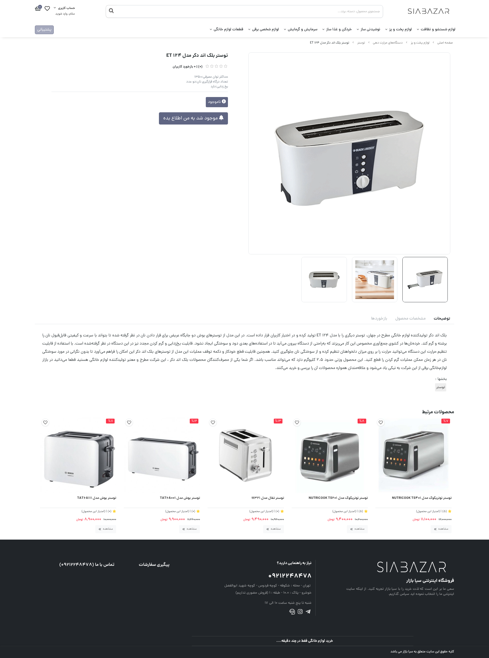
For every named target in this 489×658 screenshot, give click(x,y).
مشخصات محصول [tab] (410, 319)
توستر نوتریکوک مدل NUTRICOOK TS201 (338, 498)
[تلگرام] (308, 613)
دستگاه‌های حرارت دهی (388, 42)
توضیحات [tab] (442, 319)
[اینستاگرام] (300, 613)
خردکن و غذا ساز (339, 30)
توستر (361, 42)
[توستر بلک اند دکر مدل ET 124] (400, 567)
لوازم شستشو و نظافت (438, 30)
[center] (111, 11)
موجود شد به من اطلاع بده (191, 118)
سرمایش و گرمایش (302, 30)
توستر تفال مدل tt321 (268, 498)
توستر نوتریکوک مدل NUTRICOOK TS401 (422, 498)
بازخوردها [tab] (379, 319)
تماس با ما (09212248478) (86, 564)
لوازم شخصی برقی (265, 30)
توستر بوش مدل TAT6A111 (96, 498)
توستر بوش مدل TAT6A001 (180, 498)
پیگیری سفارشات (154, 564)
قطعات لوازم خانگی (228, 30)
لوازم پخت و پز (400, 30)
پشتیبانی (44, 30)
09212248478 (289, 576)
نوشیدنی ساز (370, 30)
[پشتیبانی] (292, 613)
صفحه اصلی (445, 42)
